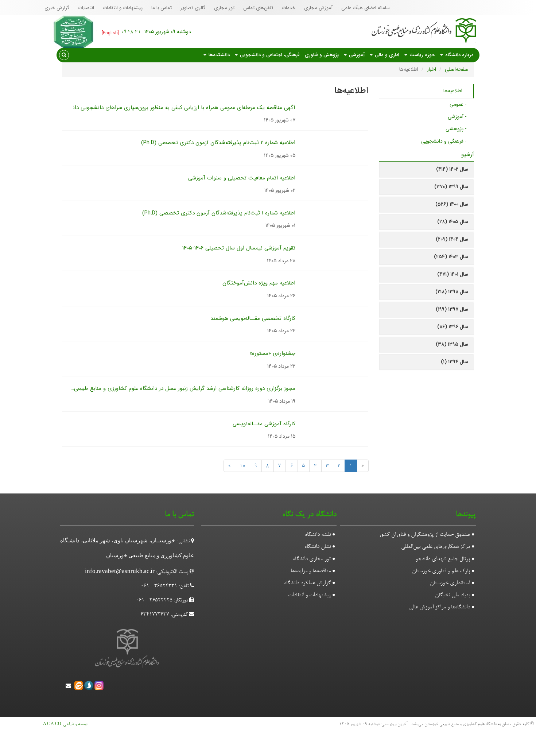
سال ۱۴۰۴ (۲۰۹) (452, 239)
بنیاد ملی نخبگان (452, 595)
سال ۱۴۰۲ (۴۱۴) (452, 169)
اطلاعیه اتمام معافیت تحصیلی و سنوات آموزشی (241, 178)
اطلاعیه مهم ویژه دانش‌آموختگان (258, 283)
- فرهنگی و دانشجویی (444, 141)
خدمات (288, 8)
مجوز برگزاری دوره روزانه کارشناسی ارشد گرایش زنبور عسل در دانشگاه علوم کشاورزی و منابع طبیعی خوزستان (174, 388)
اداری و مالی (386, 55)
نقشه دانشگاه (318, 534)
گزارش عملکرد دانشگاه (307, 583)
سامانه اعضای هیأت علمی (365, 8)
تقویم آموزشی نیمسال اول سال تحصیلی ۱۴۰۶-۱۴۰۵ (238, 248)
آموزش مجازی (318, 8)
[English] (110, 33)
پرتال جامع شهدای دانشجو (443, 559)
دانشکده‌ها (218, 55)
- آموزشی (457, 117)
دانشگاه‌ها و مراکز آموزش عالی (439, 607)
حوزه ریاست (421, 55)
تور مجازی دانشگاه (312, 559)
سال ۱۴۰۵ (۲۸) (452, 222)
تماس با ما (161, 8)
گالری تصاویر (192, 8)
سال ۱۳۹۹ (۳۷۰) (451, 187)
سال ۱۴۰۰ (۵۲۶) (451, 204)
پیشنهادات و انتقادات (123, 8)
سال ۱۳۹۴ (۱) (454, 362)
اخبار (431, 69)
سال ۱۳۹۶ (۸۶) (452, 327)
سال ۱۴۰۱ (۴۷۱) (452, 274)
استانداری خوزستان (450, 583)
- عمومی (458, 104)
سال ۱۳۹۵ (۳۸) (452, 344)
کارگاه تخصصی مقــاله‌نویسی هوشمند (252, 318)
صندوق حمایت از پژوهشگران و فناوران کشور (424, 534)
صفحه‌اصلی (457, 69)
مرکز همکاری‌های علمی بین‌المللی (435, 546)
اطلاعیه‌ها (452, 91)
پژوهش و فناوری (322, 55)
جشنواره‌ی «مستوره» (272, 353)
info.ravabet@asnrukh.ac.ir (120, 572)
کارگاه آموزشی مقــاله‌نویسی (264, 423)
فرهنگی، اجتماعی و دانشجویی (269, 55)
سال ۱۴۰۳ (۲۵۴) (451, 257)
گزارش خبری (56, 8)
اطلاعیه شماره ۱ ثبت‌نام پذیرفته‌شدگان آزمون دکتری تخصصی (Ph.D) (218, 213)
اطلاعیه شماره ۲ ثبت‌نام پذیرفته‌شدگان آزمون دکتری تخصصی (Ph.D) (218, 142)
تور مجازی (224, 8)
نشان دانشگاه (317, 546)
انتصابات (86, 8)
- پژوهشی (456, 129)
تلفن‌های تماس (258, 8)
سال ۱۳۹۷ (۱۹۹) (452, 309)
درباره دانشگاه (458, 55)
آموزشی (356, 55)
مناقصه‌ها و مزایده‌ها (311, 571)
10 (242, 466)
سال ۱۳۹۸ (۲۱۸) (451, 292)
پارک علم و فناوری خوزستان (441, 571)
